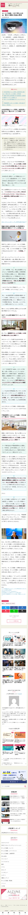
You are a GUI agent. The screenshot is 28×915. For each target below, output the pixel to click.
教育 (2, 864)
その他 (3, 886)
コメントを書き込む (14, 621)
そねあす (20, 693)
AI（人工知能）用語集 (6, 880)
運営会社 (6, 910)
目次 (12, 89)
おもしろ (3, 869)
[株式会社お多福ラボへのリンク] (14, 782)
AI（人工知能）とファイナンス (9, 850)
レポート (3, 875)
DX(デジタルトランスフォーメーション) (11, 845)
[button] (25, 786)
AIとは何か (4, 856)
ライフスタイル (5, 601)
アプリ (3, 867)
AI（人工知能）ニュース (7, 848)
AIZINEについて (13, 910)
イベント (3, 883)
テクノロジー (4, 858)
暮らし (4, 603)
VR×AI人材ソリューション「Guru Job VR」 (9, 591)
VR (14, 603)
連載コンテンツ (5, 877)
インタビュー (4, 872)
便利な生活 (9, 603)
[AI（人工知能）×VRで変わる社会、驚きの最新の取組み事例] (17, 448)
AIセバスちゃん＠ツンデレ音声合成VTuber (13, 222)
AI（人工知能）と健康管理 (7, 853)
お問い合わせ (21, 910)
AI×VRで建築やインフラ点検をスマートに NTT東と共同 (11, 592)
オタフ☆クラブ (5, 842)
